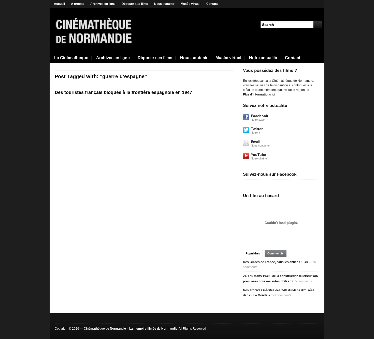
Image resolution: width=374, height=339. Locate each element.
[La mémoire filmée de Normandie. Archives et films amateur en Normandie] (94, 30)
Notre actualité (263, 58)
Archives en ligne (103, 4)
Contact (212, 4)
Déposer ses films (135, 4)
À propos (77, 4)
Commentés (275, 253)
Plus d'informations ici (259, 94)
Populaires (253, 253)
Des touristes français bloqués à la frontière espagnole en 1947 (123, 92)
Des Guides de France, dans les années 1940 (275, 262)
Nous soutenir (164, 4)
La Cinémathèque (71, 58)
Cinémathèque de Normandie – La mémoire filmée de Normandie (130, 328)
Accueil (59, 4)
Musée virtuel (190, 4)
